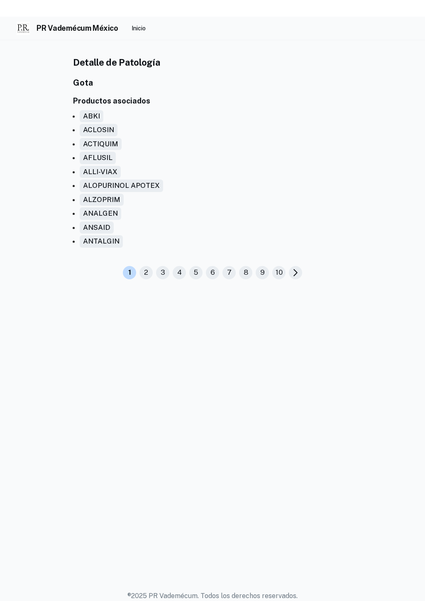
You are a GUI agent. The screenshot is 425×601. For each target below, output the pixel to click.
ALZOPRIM (101, 199)
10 (279, 272)
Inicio (139, 28)
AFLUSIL (97, 157)
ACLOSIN (98, 130)
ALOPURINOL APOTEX (121, 185)
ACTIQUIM (100, 144)
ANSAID (96, 227)
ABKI (91, 116)
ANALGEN (100, 213)
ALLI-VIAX (100, 171)
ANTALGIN (101, 241)
